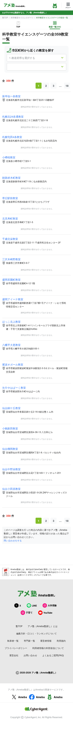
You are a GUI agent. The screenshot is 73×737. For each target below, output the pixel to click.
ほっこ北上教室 (11, 321)
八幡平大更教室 (11, 345)
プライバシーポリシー (16, 648)
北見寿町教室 (10, 218)
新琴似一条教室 (11, 96)
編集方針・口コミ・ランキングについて (36, 633)
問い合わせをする (13, 540)
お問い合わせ (30, 655)
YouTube (47, 612)
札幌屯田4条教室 (12, 137)
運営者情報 (45, 640)
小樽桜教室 (8, 157)
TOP (18, 26)
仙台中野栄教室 (11, 469)
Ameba (22, 697)
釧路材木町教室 (11, 177)
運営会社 (13, 655)
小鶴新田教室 (10, 428)
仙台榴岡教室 (10, 449)
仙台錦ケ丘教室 (11, 408)
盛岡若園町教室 (11, 279)
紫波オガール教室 (12, 364)
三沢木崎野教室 (11, 259)
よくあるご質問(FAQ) (53, 655)
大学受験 (52, 605)
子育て (29, 612)
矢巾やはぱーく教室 (14, 387)
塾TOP (5, 17)
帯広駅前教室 (10, 198)
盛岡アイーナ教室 (12, 299)
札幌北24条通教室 (13, 116)
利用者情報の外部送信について (48, 648)
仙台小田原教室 (11, 489)
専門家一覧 (29, 640)
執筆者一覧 (13, 640)
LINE (34, 605)
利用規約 (61, 640)
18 (67, 85)
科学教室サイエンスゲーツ (22, 17)
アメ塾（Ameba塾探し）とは (42, 626)
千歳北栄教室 (10, 239)
